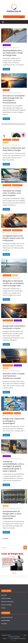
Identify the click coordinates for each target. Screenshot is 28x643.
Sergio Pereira (17, 47)
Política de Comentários (7, 601)
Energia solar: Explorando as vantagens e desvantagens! (13, 420)
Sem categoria (6, 90)
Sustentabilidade (6, 45)
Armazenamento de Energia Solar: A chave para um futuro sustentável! (12, 515)
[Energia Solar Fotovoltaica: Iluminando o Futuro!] (14, 311)
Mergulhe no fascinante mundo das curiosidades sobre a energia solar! (13, 283)
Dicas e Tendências (7, 139)
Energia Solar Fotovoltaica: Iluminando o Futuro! (14, 327)
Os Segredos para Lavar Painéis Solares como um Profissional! (13, 238)
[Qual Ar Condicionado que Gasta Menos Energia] (14, 130)
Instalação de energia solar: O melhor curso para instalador (12, 193)
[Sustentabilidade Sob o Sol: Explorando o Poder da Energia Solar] (14, 35)
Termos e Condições (6, 604)
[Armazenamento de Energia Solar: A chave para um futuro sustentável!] (14, 496)
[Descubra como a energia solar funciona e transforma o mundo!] (14, 356)
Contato (3, 608)
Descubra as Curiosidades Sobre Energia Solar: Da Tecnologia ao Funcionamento (14, 99)
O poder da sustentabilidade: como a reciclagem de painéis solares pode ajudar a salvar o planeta (13, 466)
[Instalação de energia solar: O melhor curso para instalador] (14, 175)
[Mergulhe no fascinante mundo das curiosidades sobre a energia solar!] (14, 266)
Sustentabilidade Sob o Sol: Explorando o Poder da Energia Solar (13, 52)
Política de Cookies (6, 598)
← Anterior (4, 538)
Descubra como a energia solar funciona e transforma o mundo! (14, 375)
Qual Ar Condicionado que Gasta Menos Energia (14, 149)
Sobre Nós (3, 595)
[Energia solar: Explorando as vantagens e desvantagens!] (14, 403)
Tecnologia (5, 142)
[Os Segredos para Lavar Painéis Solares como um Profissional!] (14, 221)
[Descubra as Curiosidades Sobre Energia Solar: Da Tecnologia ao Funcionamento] (14, 80)
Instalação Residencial (17, 185)
